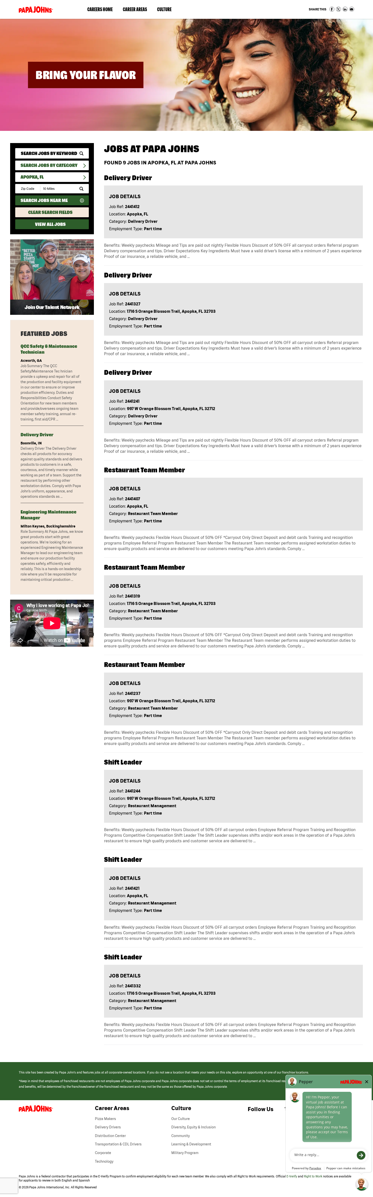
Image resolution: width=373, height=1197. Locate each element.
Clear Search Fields (50, 212)
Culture (167, 10)
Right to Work (313, 1176)
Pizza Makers (105, 1119)
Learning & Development (191, 1144)
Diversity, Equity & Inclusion (193, 1127)
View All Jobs (50, 224)
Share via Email (351, 9)
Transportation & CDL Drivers (118, 1144)
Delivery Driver (37, 434)
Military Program (184, 1153)
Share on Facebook (331, 9)
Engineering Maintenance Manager (48, 514)
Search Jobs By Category (49, 165)
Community (180, 1136)
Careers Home (100, 9)
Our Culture (180, 1119)
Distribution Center (110, 1136)
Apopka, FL (32, 177)
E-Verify (291, 1176)
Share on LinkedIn (345, 9)
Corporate (103, 1153)
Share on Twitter (338, 9)
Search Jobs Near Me (44, 200)
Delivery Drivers (108, 1127)
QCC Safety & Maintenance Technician (49, 349)
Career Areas (137, 10)
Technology (104, 1161)
